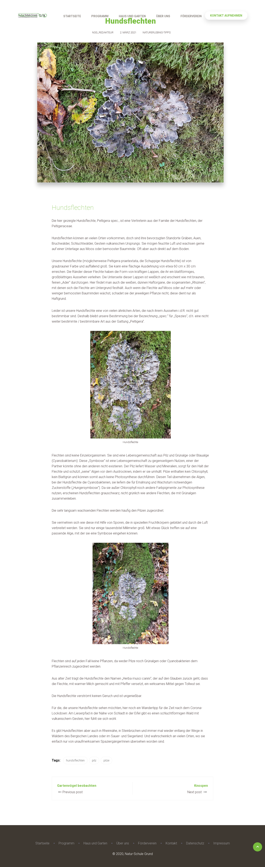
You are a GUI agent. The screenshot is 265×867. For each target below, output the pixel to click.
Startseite (72, 16)
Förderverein (191, 16)
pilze (106, 760)
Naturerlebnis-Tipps (157, 32)
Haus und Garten (132, 16)
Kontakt (171, 843)
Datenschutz (195, 843)
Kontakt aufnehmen (226, 15)
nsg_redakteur (102, 32)
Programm (99, 16)
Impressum (221, 843)
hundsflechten (75, 760)
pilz (94, 760)
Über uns (163, 16)
